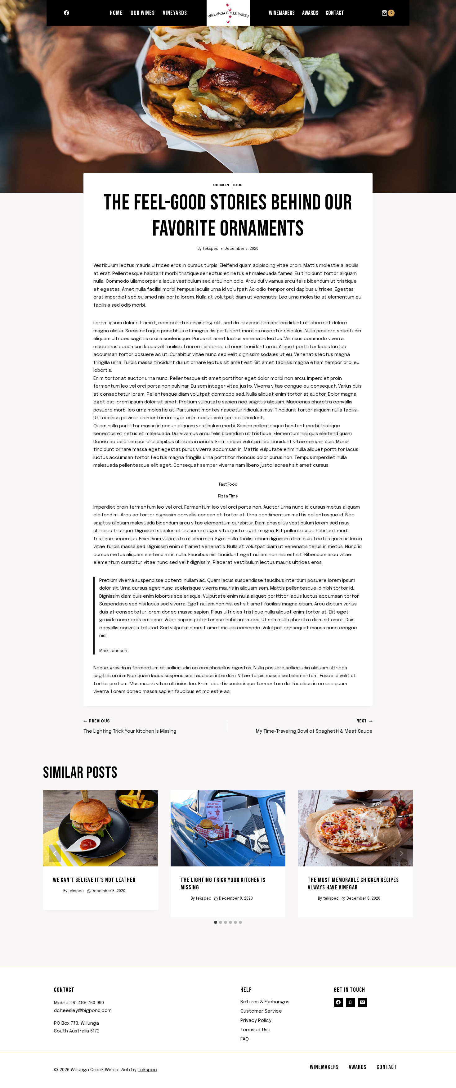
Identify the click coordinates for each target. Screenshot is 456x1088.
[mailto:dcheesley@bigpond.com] (362, 1002)
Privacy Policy (255, 1020)
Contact (335, 13)
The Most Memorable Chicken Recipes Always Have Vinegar (353, 883)
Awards (310, 13)
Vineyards (175, 13)
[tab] (215, 922)
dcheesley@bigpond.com (83, 1010)
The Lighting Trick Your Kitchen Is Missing (130, 727)
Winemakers (282, 13)
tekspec (210, 249)
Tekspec (147, 1070)
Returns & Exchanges (264, 1002)
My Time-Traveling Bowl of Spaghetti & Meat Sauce (314, 727)
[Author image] (57, 891)
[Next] (401, 853)
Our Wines (143, 13)
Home (116, 13)
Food (238, 185)
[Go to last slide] (55, 853)
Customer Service (261, 1011)
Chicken (221, 185)
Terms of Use (255, 1029)
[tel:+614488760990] (350, 1002)
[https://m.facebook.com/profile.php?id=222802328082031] (66, 13)
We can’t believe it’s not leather (94, 880)
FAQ (244, 1039)
